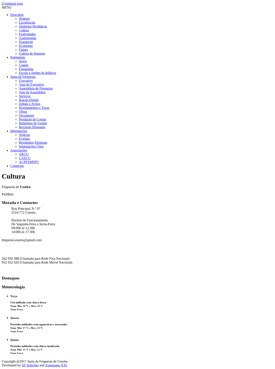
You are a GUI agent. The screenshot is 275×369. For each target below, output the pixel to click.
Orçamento (26, 115)
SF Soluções (30, 365)
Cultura (24, 30)
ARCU (24, 154)
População (26, 42)
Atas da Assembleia (32, 92)
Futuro (23, 49)
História (24, 18)
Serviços (25, 96)
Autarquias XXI (56, 365)
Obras (23, 111)
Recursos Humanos (32, 127)
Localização (27, 22)
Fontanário (26, 69)
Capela (23, 65)
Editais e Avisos (29, 104)
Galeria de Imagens (32, 53)
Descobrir (17, 15)
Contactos (17, 166)
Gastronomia (27, 38)
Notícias (24, 135)
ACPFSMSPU (29, 162)
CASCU (25, 158)
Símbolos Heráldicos (33, 26)
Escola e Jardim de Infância (37, 73)
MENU (7, 7)
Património (17, 57)
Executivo (26, 80)
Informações (18, 131)
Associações (18, 150)
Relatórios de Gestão (33, 123)
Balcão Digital (28, 100)
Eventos (24, 138)
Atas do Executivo (31, 84)
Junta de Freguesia (22, 77)
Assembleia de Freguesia (36, 88)
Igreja (23, 61)
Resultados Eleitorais (33, 142)
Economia (26, 46)
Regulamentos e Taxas (34, 108)
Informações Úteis (31, 146)
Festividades (27, 34)
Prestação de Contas (32, 119)
